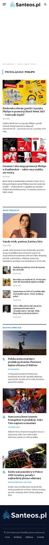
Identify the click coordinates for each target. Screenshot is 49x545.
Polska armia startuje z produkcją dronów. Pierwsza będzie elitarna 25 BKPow (24, 362)
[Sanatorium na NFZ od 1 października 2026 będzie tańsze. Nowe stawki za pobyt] (7, 294)
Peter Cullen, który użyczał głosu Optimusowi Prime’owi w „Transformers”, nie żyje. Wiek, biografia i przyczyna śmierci (27, 309)
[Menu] (4, 4)
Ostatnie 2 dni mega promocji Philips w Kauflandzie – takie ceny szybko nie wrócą (24, 169)
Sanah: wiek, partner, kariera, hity (22, 241)
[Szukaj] (45, 4)
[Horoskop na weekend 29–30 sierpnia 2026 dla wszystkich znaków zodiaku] (7, 282)
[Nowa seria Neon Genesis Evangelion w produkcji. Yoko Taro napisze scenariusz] (24, 400)
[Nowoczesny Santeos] (25, 4)
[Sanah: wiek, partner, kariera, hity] (24, 225)
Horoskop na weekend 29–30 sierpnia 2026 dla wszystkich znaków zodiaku (29, 280)
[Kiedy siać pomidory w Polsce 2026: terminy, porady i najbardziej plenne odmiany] (24, 455)
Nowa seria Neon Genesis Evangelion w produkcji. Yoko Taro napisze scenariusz (25, 420)
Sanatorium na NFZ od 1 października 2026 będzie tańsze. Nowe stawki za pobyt (29, 293)
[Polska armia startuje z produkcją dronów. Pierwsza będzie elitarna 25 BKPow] (24, 342)
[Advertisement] (24, 35)
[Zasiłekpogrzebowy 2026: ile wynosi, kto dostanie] (7, 270)
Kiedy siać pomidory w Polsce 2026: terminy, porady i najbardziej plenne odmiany (25, 475)
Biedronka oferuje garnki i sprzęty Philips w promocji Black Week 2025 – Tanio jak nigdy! (24, 111)
